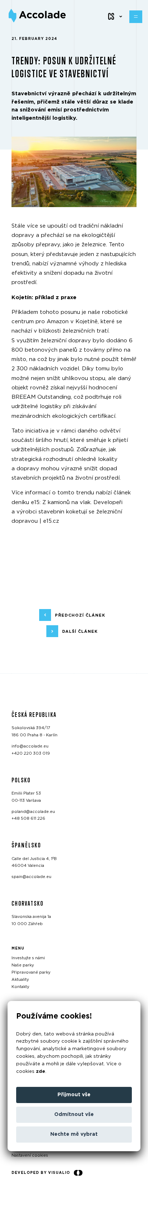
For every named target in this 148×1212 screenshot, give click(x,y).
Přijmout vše (74, 1094)
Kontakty (20, 986)
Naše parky (22, 965)
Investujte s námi (28, 958)
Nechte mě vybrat (74, 1134)
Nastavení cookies (29, 1155)
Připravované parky (31, 972)
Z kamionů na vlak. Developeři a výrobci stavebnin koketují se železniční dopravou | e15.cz (66, 512)
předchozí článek (80, 615)
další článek (80, 632)
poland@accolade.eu (33, 811)
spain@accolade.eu (31, 877)
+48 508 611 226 (28, 818)
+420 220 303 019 (30, 753)
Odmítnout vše (74, 1114)
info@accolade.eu (29, 746)
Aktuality (20, 979)
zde (40, 1071)
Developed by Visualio (40, 1173)
